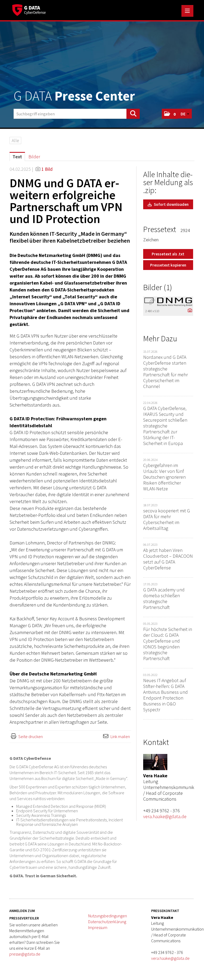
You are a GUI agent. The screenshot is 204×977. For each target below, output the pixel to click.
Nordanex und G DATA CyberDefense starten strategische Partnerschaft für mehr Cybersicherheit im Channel (165, 371)
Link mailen (120, 736)
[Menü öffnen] (187, 11)
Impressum (97, 927)
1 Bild (47, 169)
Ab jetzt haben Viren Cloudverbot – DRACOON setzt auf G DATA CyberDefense (168, 559)
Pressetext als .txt (168, 253)
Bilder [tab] (34, 157)
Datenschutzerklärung (107, 921)
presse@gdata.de (24, 954)
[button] (170, 114)
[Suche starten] (133, 114)
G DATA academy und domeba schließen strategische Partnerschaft (164, 598)
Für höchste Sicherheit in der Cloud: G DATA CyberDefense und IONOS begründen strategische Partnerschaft (167, 643)
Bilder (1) (157, 287)
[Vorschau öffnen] (168, 301)
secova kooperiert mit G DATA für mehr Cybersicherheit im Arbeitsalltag (166, 519)
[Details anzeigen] (188, 311)
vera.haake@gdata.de (164, 816)
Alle (15, 140)
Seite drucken (30, 736)
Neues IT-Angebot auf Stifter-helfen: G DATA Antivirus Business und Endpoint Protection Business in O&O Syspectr (165, 695)
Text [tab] (17, 157)
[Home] (30, 9)
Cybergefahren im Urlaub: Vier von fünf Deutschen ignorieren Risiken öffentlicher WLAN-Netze (164, 477)
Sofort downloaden (171, 204)
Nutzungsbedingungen (107, 915)
